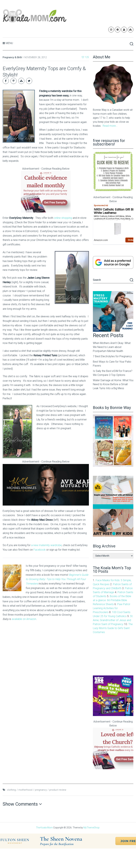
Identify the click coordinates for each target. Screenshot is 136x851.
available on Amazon (24, 619)
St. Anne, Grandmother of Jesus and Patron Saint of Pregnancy (113, 620)
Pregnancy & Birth (12, 57)
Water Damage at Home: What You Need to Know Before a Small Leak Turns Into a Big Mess (113, 384)
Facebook (40, 549)
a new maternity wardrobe (46, 545)
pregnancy (41, 789)
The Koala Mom (44, 827)
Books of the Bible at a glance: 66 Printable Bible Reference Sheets (112, 600)
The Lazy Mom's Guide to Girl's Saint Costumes (113, 628)
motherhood (25, 789)
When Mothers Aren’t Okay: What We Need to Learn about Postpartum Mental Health (112, 347)
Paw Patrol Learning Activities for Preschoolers (111, 608)
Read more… (110, 125)
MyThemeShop (91, 827)
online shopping (63, 217)
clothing (11, 789)
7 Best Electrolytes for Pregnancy (112, 356)
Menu (9, 43)
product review (57, 789)
